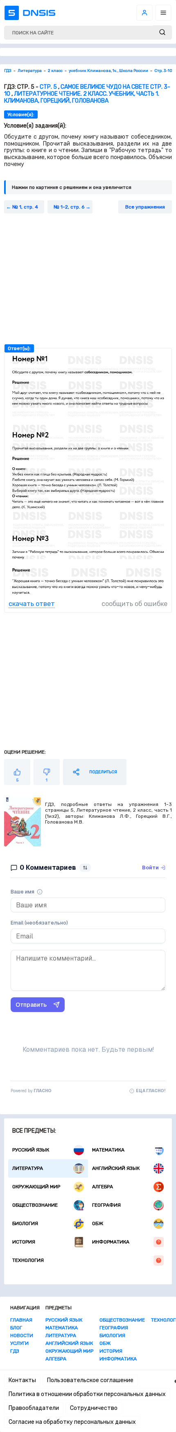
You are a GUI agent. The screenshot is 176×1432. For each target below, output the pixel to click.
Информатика (110, 1242)
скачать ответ (32, 604)
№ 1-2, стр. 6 (69, 207)
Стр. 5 (48, 86)
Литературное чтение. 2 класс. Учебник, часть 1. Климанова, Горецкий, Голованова (81, 97)
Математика (108, 1150)
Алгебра (102, 1187)
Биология (25, 1223)
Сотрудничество (93, 1408)
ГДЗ (14, 1351)
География (106, 1205)
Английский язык (116, 1168)
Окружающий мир (36, 1187)
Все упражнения (145, 207)
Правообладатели (34, 1408)
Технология (28, 1260)
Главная (21, 1320)
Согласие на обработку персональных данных (72, 1422)
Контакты (22, 1380)
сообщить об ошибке (134, 604)
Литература (27, 1168)
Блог (16, 1328)
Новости (21, 1335)
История (23, 1242)
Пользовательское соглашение (90, 1380)
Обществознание (35, 1205)
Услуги (19, 1343)
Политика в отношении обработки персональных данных (87, 1394)
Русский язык (30, 1150)
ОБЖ (97, 1223)
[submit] (162, 32)
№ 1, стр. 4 (25, 207)
